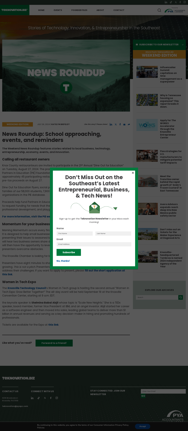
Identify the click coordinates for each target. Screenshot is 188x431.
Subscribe (69, 252)
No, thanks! (63, 260)
